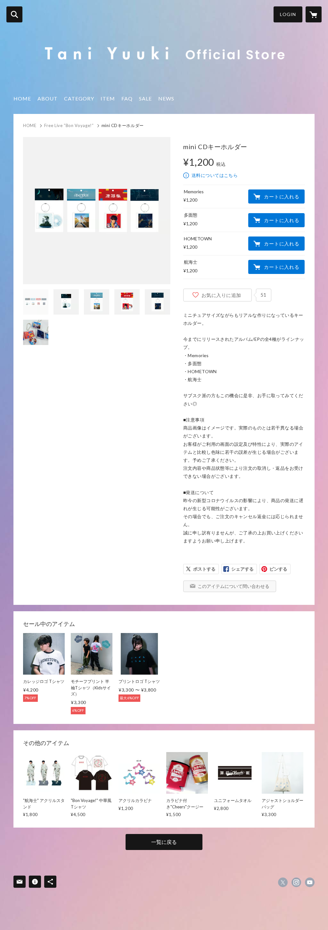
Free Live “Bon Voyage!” (69, 125)
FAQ (127, 98)
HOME (22, 98)
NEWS (166, 98)
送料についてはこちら (215, 175)
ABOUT (47, 98)
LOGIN (288, 14)
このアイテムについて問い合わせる (233, 586)
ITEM (108, 98)
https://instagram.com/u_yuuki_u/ (296, 882)
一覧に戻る (164, 842)
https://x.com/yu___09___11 (283, 882)
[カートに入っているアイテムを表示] (314, 14)
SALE (145, 98)
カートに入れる (281, 196)
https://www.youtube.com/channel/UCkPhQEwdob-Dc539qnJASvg (310, 882)
